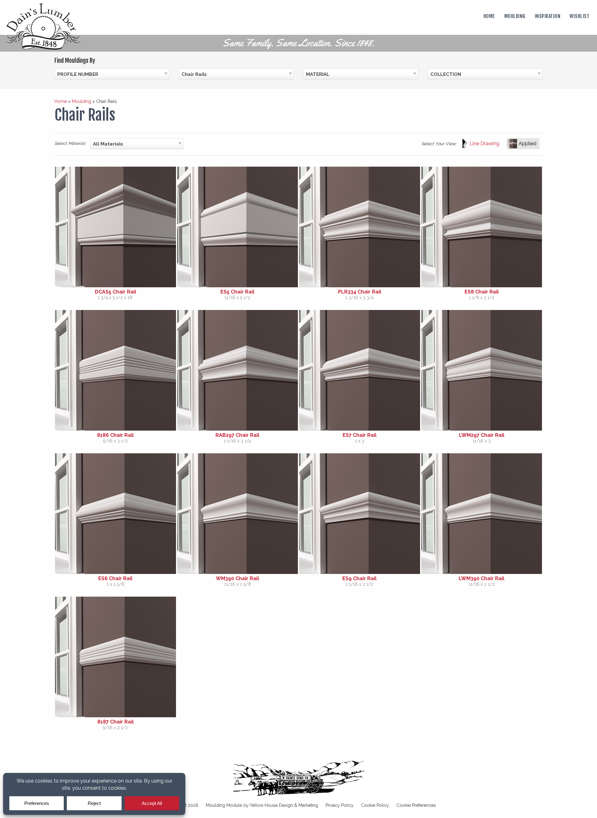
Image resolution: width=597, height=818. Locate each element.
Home (489, 16)
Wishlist (579, 16)
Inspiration (548, 16)
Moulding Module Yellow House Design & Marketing (262, 805)
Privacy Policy (340, 805)
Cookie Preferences (416, 805)
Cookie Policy (375, 805)
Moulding (514, 16)
